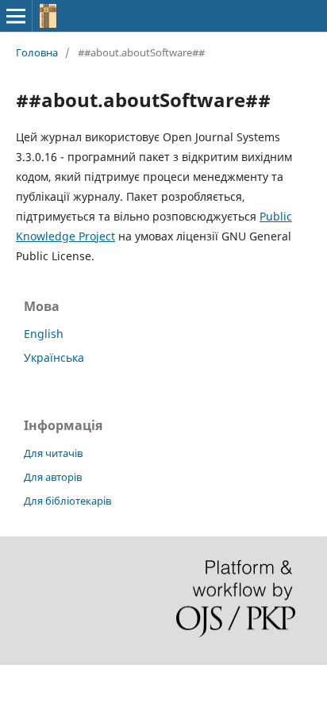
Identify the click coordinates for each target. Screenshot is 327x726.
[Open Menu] (16, 16)
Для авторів (53, 477)
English (43, 333)
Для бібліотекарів (67, 501)
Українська (54, 357)
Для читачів (53, 453)
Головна (37, 52)
